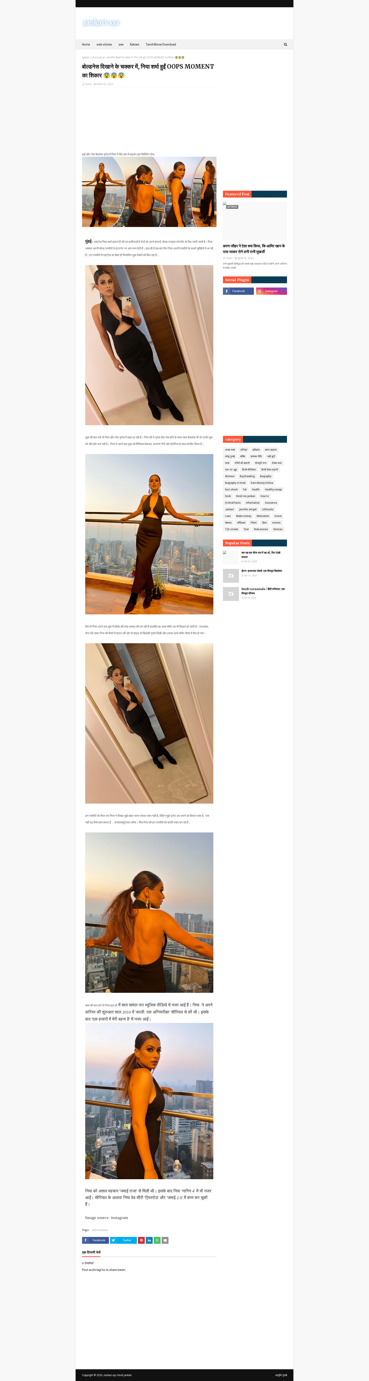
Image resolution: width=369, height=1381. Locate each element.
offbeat (241, 522)
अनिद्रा (243, 449)
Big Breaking (247, 476)
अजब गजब (230, 449)
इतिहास (256, 449)
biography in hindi (235, 482)
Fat (245, 489)
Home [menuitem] (86, 44)
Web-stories (261, 529)
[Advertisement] (149, 122)
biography (265, 476)
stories (276, 522)
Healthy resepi (273, 489)
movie (278, 516)
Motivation (263, 516)
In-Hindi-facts (233, 502)
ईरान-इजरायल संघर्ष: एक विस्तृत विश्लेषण (262, 571)
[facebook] (238, 291)
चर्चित (242, 456)
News (228, 522)
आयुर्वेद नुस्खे (281, 1375)
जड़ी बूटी (271, 456)
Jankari (229, 509)
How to (265, 496)
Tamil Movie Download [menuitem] (161, 44)
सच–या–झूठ (231, 469)
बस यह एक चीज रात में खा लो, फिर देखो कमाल (261, 555)
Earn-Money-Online (262, 482)
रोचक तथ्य (277, 463)
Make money (243, 516)
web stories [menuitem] (104, 44)
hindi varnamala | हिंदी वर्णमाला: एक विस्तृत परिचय (263, 591)
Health (256, 489)
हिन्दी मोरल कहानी (269, 469)
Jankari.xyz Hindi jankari (117, 1375)
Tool (246, 529)
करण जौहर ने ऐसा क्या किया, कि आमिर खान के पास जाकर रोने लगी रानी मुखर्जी (254, 248)
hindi (228, 496)
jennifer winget (248, 509)
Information (98, 57)
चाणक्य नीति (256, 456)
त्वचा (227, 463)
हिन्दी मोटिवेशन (249, 469)
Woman (278, 529)
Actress (229, 476)
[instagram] (271, 291)
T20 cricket (231, 529)
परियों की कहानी (242, 463)
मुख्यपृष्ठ (85, 57)
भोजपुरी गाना (260, 463)
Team (88, 84)
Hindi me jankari (245, 496)
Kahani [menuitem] (134, 44)
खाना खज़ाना (271, 449)
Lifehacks (268, 509)
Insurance (271, 502)
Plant (254, 522)
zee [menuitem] (121, 44)
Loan (228, 516)
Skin (264, 522)
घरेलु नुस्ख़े (230, 456)
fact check (231, 489)
